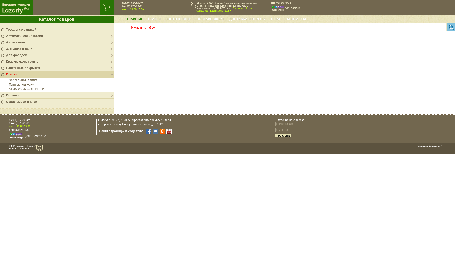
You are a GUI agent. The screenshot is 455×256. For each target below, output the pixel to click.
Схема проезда (202, 8)
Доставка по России (243, 8)
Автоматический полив (24, 36)
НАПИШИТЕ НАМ (221, 8)
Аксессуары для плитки (26, 88)
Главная (134, 19)
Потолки (12, 95)
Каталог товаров (57, 19)
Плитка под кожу (21, 84)
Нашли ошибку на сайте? (429, 146)
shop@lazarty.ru (283, 3)
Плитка (11, 74)
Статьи (154, 19)
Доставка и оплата (247, 19)
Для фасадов (16, 55)
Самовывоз (202, 11)
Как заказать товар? (220, 11)
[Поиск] (450, 27)
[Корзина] (107, 7)
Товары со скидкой (21, 29)
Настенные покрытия (23, 68)
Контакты (296, 19)
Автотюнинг (15, 42)
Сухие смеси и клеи (21, 101)
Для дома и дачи (19, 48)
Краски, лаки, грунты (22, 61)
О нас (276, 19)
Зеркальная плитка (23, 80)
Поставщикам (210, 19)
